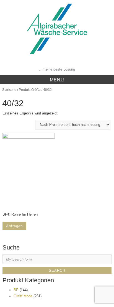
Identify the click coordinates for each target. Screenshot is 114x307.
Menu (57, 80)
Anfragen (14, 226)
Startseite (9, 90)
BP (16, 290)
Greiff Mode (23, 296)
